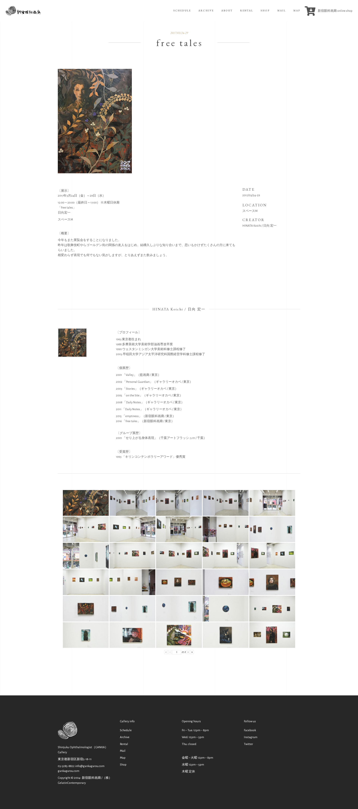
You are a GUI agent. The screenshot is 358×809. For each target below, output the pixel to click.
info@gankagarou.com (89, 766)
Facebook (250, 730)
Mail (122, 750)
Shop (123, 764)
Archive (124, 737)
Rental (124, 744)
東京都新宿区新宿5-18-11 (75, 759)
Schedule (126, 730)
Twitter (248, 744)
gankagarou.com (68, 770)
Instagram (250, 737)
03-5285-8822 (66, 766)
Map (122, 757)
